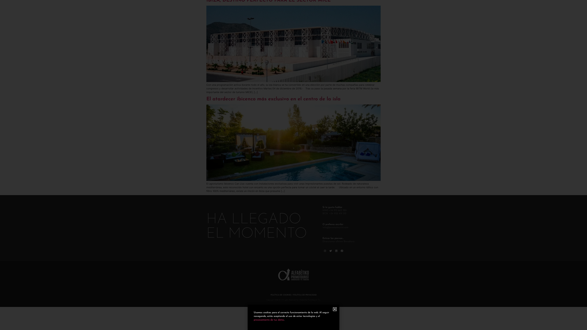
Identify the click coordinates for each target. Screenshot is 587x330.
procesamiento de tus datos (269, 320)
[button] (334, 309)
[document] (293, 165)
